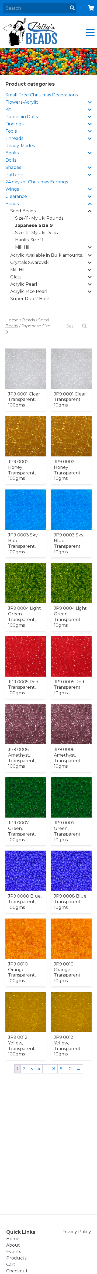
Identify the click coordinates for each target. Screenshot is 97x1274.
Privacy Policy (76, 1231)
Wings (12, 189)
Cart (10, 1264)
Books (12, 152)
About (13, 1245)
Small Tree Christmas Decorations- (42, 94)
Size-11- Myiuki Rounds (39, 218)
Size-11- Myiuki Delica (37, 232)
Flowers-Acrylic (21, 102)
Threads (14, 138)
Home (12, 320)
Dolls (10, 160)
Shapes (13, 167)
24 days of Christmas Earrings (36, 181)
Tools (11, 131)
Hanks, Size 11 (29, 239)
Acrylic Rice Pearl (28, 291)
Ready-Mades (20, 145)
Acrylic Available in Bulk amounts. (46, 255)
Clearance (16, 196)
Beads (12, 203)
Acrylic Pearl (23, 284)
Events (13, 1251)
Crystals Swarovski (29, 262)
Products (16, 1258)
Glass (15, 277)
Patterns (14, 174)
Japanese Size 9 (34, 225)
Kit (8, 109)
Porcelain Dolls (21, 116)
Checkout (17, 1270)
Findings (14, 123)
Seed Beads (23, 210)
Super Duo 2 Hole (29, 298)
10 (69, 1068)
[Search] (72, 8)
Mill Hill (23, 247)
